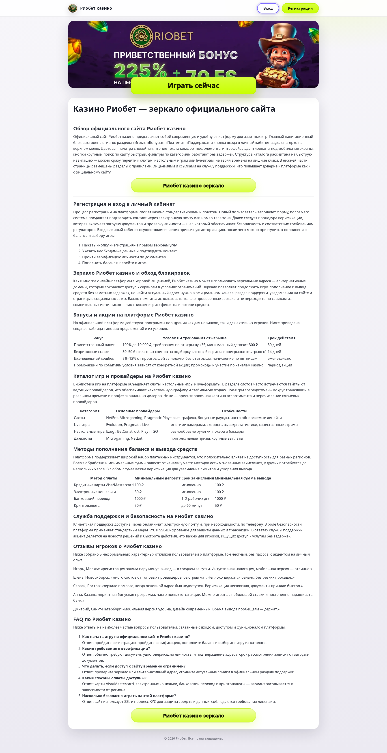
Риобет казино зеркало (193, 185)
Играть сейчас (193, 85)
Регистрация (300, 8)
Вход (268, 8)
